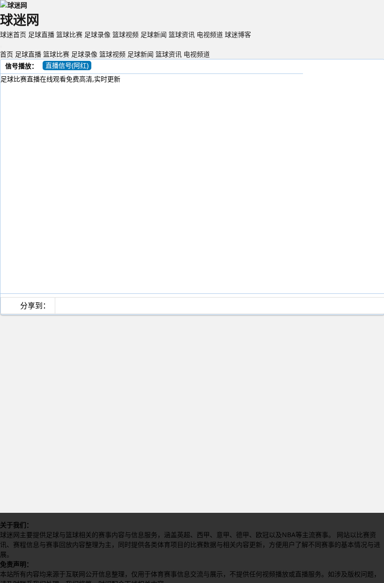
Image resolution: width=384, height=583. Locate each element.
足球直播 (41, 34)
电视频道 (210, 34)
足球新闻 (153, 34)
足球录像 (97, 34)
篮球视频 (125, 34)
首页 (6, 54)
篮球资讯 (182, 34)
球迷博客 (238, 34)
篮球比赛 (69, 34)
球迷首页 (13, 34)
